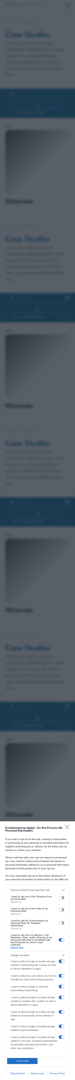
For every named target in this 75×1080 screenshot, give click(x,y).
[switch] (61, 897)
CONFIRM (22, 1061)
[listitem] (37, 890)
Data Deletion (17, 1073)
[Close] (68, 828)
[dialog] (37, 950)
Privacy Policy (57, 1073)
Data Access (37, 1073)
